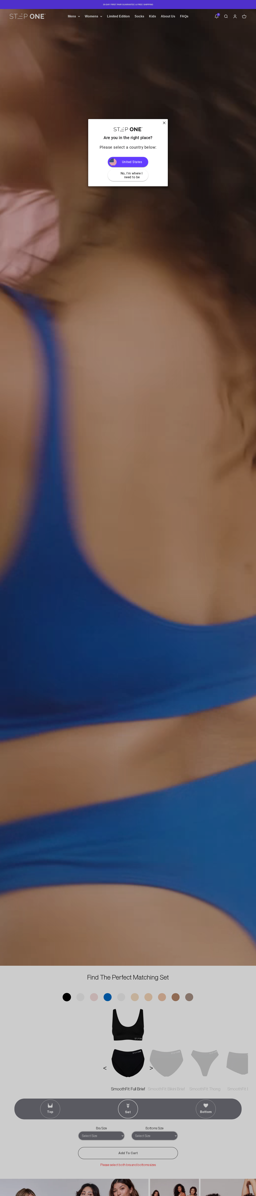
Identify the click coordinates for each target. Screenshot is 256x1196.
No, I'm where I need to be (132, 175)
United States (132, 162)
